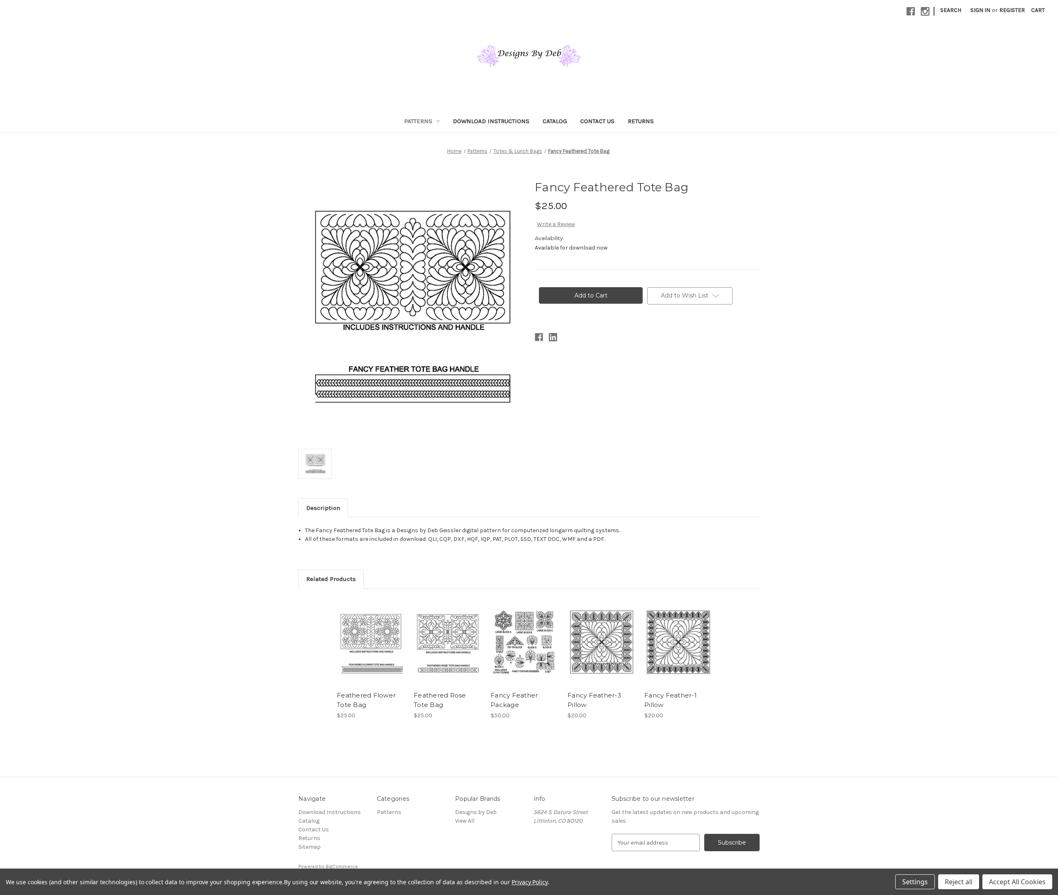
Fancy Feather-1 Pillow (670, 700)
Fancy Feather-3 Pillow (594, 700)
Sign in (980, 10)
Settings (915, 881)
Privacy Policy (530, 882)
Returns (641, 121)
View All (464, 820)
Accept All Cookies (1017, 881)
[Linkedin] (553, 337)
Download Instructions (491, 121)
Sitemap (309, 846)
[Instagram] (925, 11)
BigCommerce (342, 866)
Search (950, 10)
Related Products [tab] (331, 579)
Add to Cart (370, 649)
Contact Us (597, 121)
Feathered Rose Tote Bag (440, 700)
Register (1012, 10)
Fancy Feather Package (514, 700)
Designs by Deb (476, 812)
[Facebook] (910, 11)
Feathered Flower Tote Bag (366, 700)
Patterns (418, 121)
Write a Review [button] (556, 224)
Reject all (958, 881)
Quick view (370, 634)
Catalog (555, 121)
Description (323, 508)
